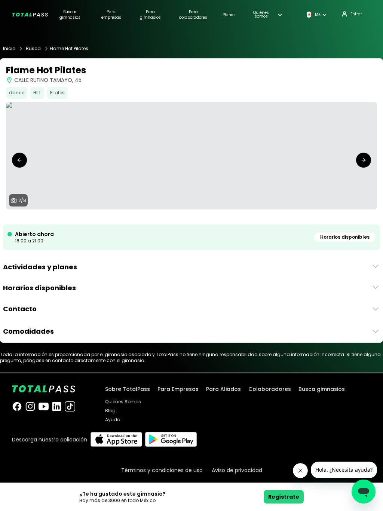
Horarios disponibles (345, 237)
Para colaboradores (193, 14)
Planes (229, 15)
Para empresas (111, 14)
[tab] (170, 216)
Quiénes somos (261, 14)
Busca (33, 49)
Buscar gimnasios (69, 14)
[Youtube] (44, 406)
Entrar (356, 14)
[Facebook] (17, 406)
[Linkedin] (57, 406)
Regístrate (283, 497)
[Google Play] (171, 439)
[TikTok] (70, 406)
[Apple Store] (116, 439)
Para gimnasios (150, 14)
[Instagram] (30, 406)
